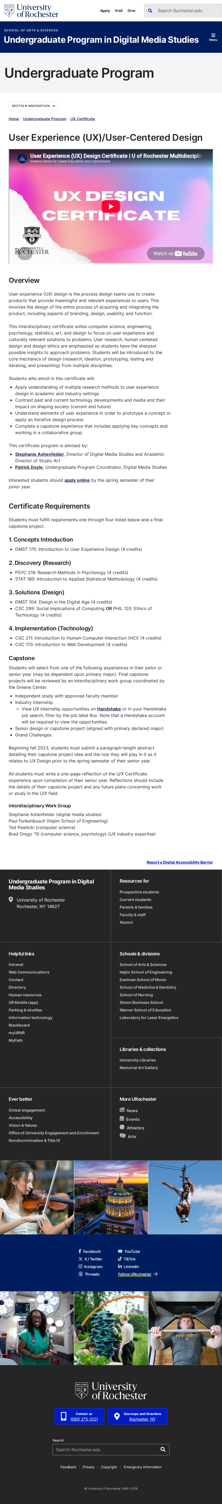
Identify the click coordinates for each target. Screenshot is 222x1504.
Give (131, 10)
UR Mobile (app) (23, 1002)
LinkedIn (131, 1266)
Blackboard (19, 1025)
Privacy (88, 1466)
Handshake (109, 709)
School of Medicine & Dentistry (148, 987)
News (132, 1110)
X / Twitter (93, 1258)
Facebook (92, 1251)
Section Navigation (31, 106)
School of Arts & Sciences (31, 30)
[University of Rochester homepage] (31, 10)
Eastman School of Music (143, 979)
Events (133, 1119)
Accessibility (20, 1117)
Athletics (135, 1128)
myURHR (17, 1032)
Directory (17, 987)
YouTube (132, 1251)
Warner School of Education (145, 1010)
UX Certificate (82, 118)
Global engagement (27, 1110)
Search (58, 1440)
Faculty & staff (133, 914)
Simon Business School (141, 1002)
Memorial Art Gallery (139, 1067)
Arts (132, 1136)
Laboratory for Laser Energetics (149, 1017)
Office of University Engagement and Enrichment (54, 1132)
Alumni (126, 922)
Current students (135, 899)
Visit (119, 10)
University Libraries (138, 1060)
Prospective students (139, 891)
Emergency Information (143, 1466)
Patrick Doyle (29, 467)
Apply (105, 10)
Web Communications (29, 972)
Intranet (16, 964)
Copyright (109, 1466)
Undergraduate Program (44, 118)
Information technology (31, 1017)
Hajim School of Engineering (146, 972)
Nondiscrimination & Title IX (34, 1140)
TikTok (129, 1258)
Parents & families (136, 907)
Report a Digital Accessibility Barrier (180, 862)
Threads (92, 1274)
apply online (77, 480)
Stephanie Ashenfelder (39, 454)
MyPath (16, 1040)
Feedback (68, 1466)
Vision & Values (23, 1125)
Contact (16, 979)
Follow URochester (134, 1274)
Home (14, 118)
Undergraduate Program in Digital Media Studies (101, 40)
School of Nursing (136, 994)
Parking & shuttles (25, 1010)
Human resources (25, 994)
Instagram (93, 1266)
